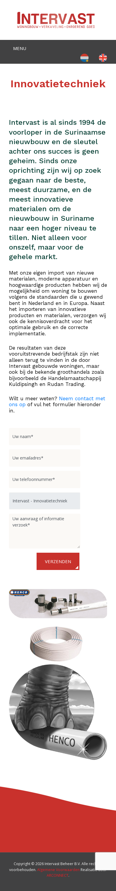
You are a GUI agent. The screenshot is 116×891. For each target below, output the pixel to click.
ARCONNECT (57, 875)
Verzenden (58, 561)
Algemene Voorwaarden (58, 869)
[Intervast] (56, 19)
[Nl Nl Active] (84, 57)
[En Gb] (102, 57)
